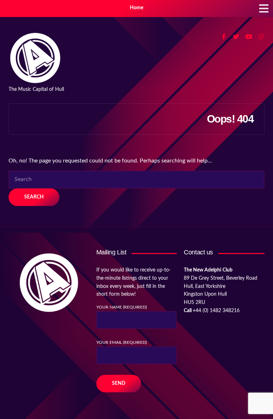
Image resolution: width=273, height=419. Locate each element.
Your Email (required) (121, 342)
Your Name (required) (121, 307)
